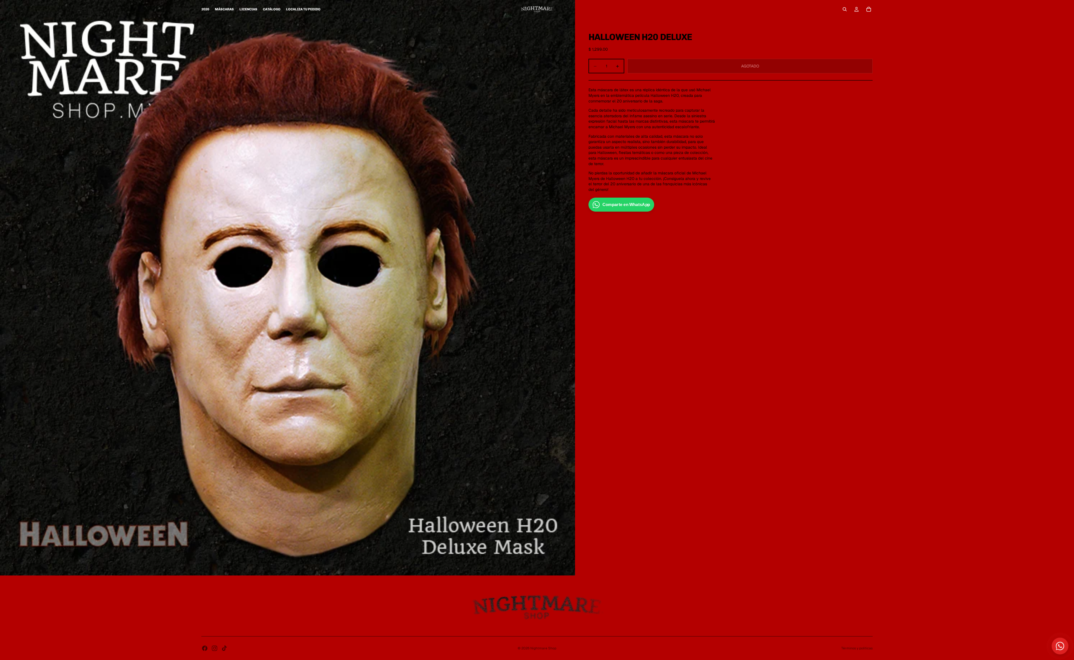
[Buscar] (845, 9)
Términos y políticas (857, 648)
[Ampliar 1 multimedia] (287, 287)
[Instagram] (214, 648)
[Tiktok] (224, 648)
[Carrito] (869, 9)
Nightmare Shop (543, 648)
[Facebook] (204, 648)
